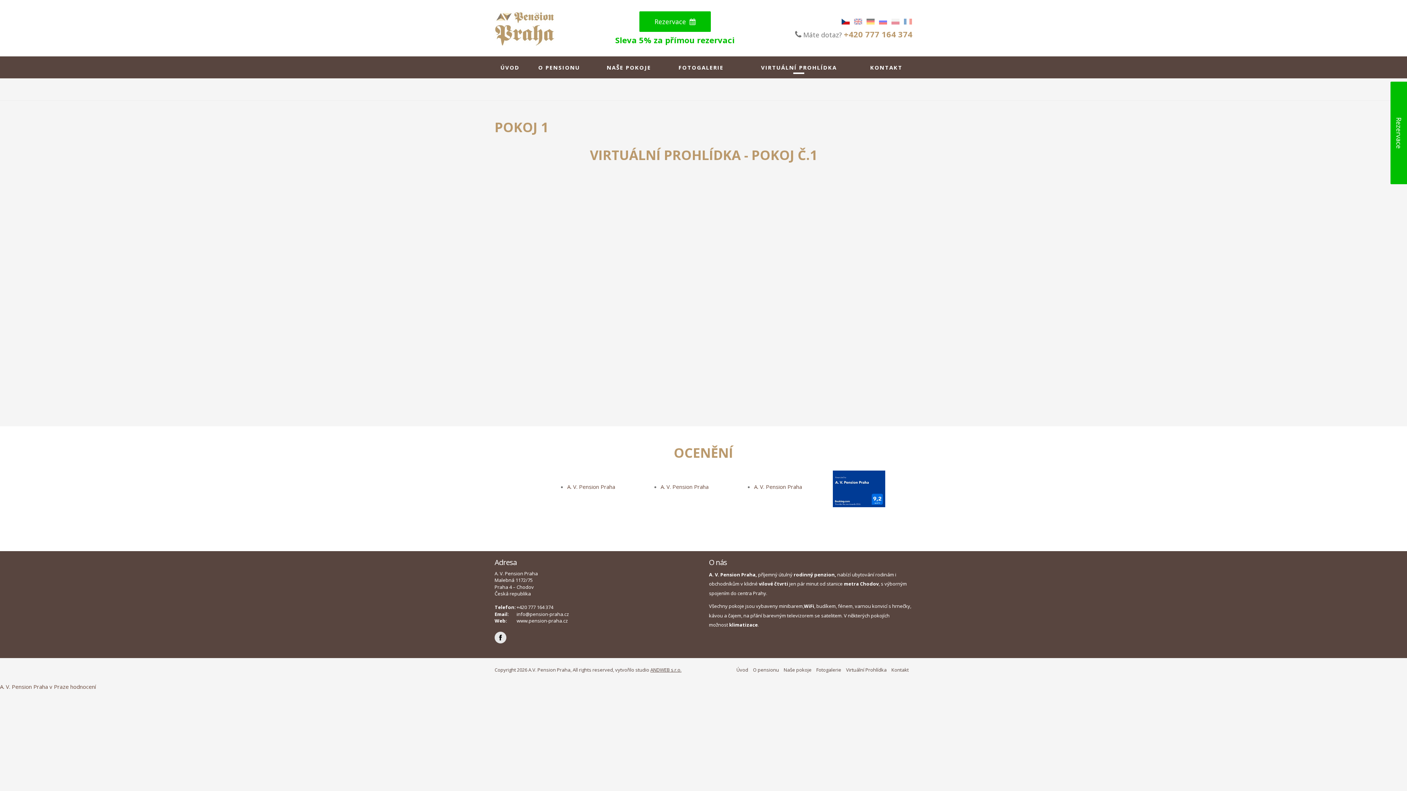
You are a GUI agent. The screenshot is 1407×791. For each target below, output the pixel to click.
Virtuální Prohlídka (799, 67)
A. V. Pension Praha (591, 486)
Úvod (510, 67)
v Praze (59, 686)
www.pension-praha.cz (542, 620)
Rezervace (671, 21)
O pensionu (559, 67)
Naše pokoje (629, 67)
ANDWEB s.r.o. (666, 669)
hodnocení (83, 686)
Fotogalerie (701, 67)
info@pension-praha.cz (543, 614)
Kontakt (886, 67)
